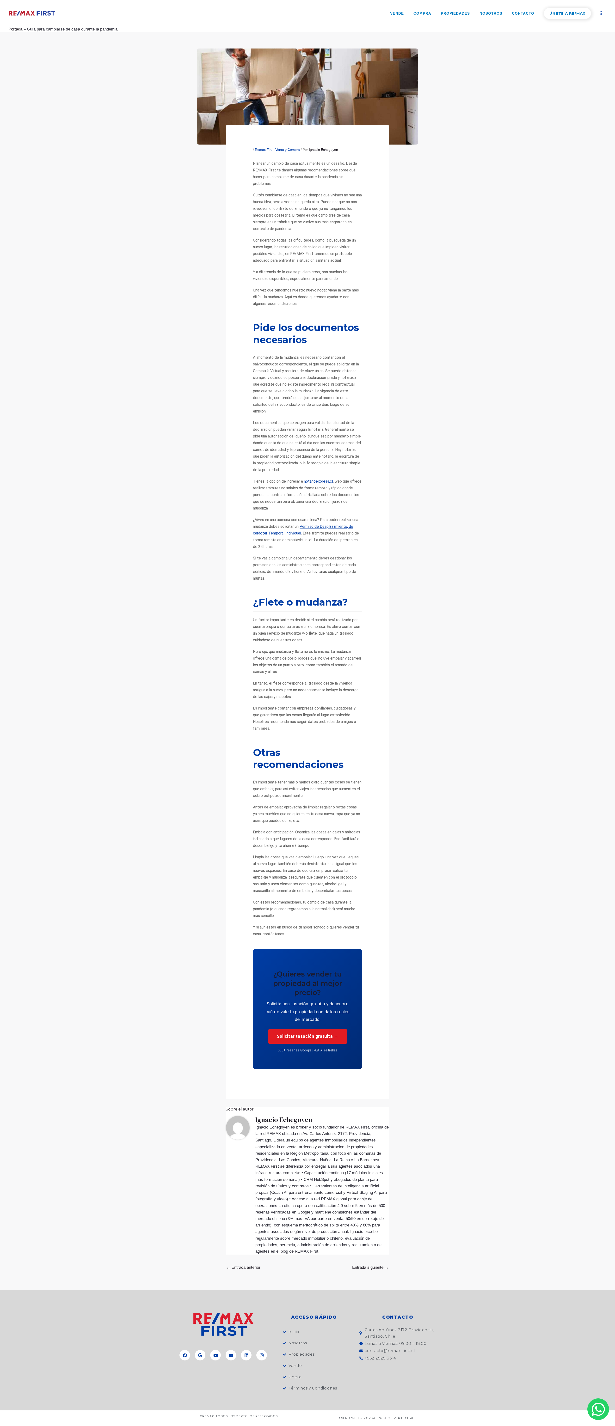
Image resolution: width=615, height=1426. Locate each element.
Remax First (264, 150)
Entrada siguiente (370, 1267)
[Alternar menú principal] (601, 13)
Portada (15, 29)
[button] (567, 13)
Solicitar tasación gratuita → (307, 1036)
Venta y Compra (287, 150)
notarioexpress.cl (318, 481)
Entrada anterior (243, 1267)
